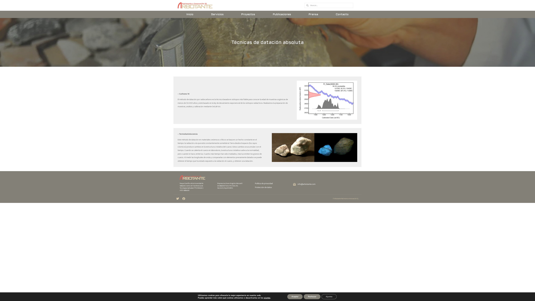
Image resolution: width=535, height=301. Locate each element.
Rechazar (312, 296)
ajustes (267, 298)
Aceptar (294, 296)
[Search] (307, 5)
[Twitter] (177, 198)
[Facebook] (183, 198)
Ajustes (329, 296)
